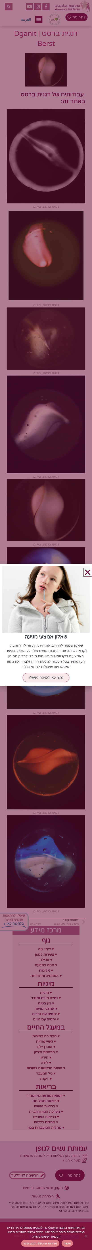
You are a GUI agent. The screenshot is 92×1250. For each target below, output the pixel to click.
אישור (67, 1243)
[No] (86, 1236)
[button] (88, 572)
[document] (46, 625)
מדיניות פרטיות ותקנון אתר (40, 1243)
